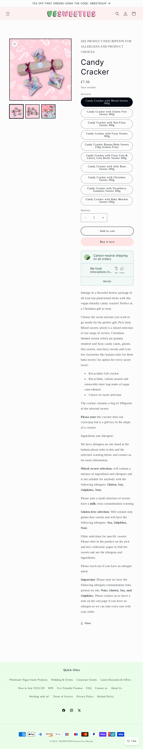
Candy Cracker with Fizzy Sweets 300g (107, 135)
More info (107, 281)
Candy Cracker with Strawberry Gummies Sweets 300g (106, 189)
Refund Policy (105, 696)
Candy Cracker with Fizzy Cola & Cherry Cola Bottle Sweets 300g (107, 156)
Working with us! (39, 696)
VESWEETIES (65, 741)
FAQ (89, 688)
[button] (8, 14)
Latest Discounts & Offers (116, 679)
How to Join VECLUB (31, 688)
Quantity (85, 210)
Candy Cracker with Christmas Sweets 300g (106, 178)
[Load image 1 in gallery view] (16, 111)
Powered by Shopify (83, 741)
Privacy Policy (85, 696)
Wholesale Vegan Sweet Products (28, 679)
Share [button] (88, 623)
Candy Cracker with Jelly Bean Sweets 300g (107, 167)
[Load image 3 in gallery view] (48, 111)
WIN (51, 688)
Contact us (101, 688)
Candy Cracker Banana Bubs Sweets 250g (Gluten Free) (107, 146)
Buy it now (107, 241)
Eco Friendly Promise (69, 688)
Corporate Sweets (87, 679)
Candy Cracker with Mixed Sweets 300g (107, 102)
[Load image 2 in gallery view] (32, 111)
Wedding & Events (62, 679)
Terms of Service (63, 696)
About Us (116, 688)
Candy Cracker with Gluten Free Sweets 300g (107, 113)
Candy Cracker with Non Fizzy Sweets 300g (107, 124)
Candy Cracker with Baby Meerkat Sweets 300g (107, 200)
